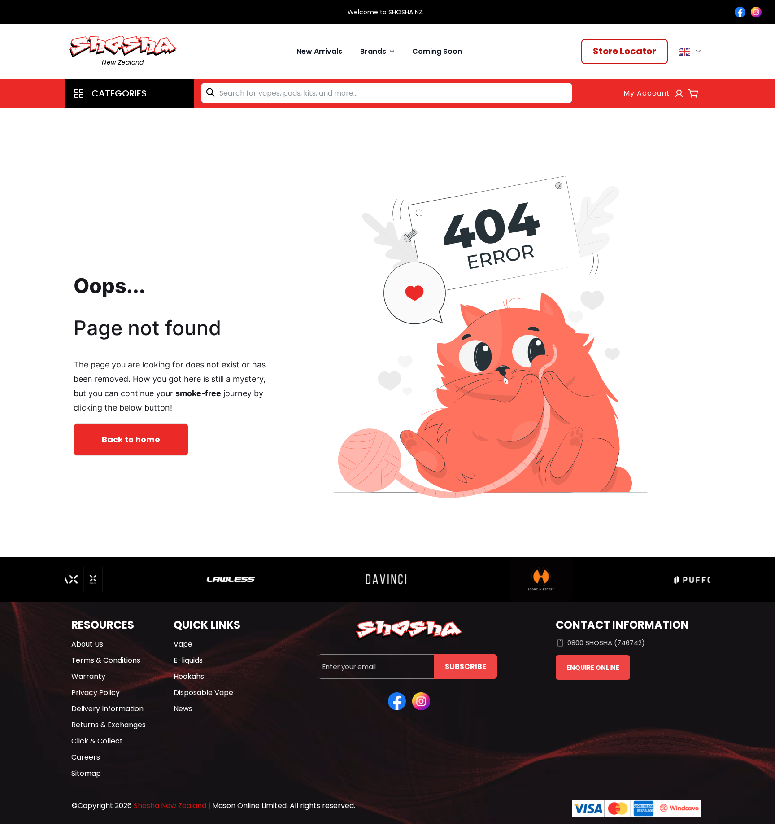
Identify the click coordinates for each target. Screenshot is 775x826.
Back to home (131, 439)
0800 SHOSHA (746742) (606, 642)
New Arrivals (319, 51)
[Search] (212, 92)
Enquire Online (592, 667)
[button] (129, 93)
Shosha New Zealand (170, 805)
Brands (373, 51)
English (691, 51)
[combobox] (386, 93)
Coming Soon (437, 51)
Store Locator (624, 51)
